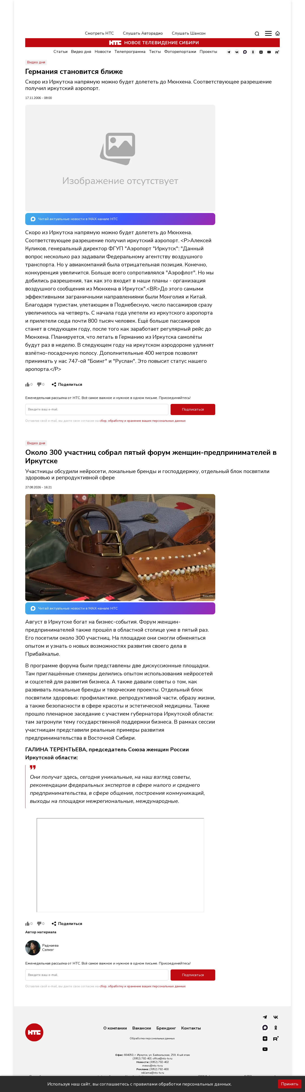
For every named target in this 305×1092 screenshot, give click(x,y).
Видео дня (81, 51)
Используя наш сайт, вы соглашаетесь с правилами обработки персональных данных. (139, 1084)
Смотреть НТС (99, 33)
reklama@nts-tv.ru (152, 1073)
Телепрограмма (130, 51)
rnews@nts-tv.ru (152, 1065)
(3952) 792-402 (159, 1062)
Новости (103, 51)
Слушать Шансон (189, 33)
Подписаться (193, 409)
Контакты (191, 1028)
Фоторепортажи (180, 51)
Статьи (61, 51)
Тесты (155, 51)
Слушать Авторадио (143, 33)
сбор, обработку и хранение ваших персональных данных (143, 421)
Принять (289, 1084)
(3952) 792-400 (159, 1069)
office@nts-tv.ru (162, 1058)
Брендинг (166, 1028)
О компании (115, 1028)
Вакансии (141, 1028)
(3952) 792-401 (142, 1058)
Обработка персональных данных (152, 1038)
